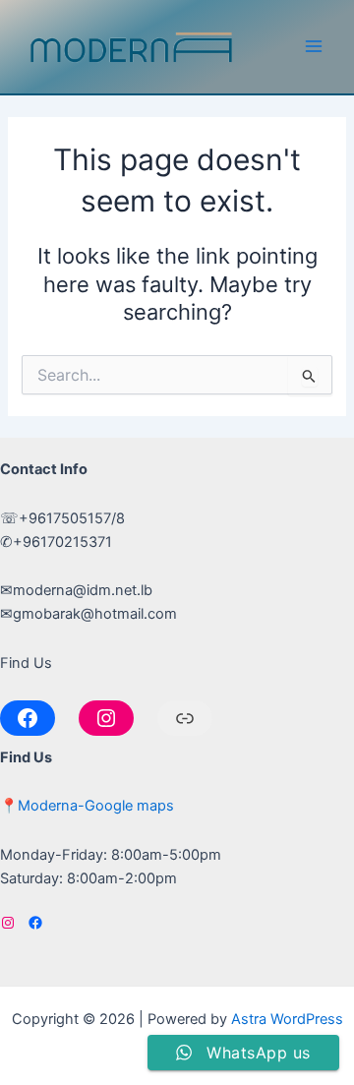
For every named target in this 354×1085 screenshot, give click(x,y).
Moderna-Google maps (96, 805)
